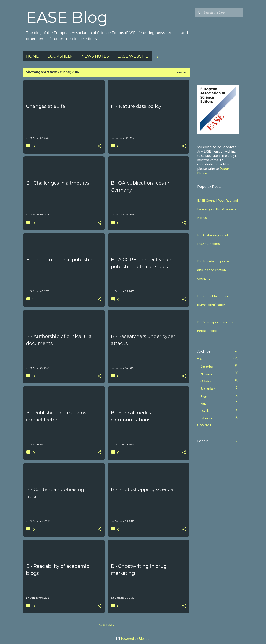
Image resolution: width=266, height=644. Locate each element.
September (207, 389)
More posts (106, 625)
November (207, 374)
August (205, 396)
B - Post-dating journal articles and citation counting (213, 269)
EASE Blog (67, 17)
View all (181, 72)
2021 (200, 359)
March (204, 411)
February (206, 418)
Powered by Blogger (135, 638)
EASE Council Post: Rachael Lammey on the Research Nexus (217, 209)
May (203, 403)
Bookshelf (60, 56)
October (205, 381)
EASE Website (132, 56)
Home (32, 56)
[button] (99, 146)
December (206, 366)
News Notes (95, 56)
